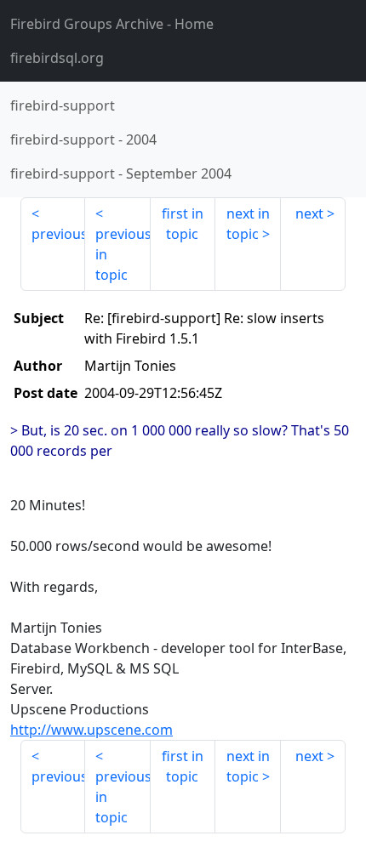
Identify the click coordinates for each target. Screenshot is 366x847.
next (309, 213)
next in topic (248, 223)
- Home (112, 23)
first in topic (182, 223)
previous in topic (122, 254)
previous (58, 234)
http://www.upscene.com (91, 729)
